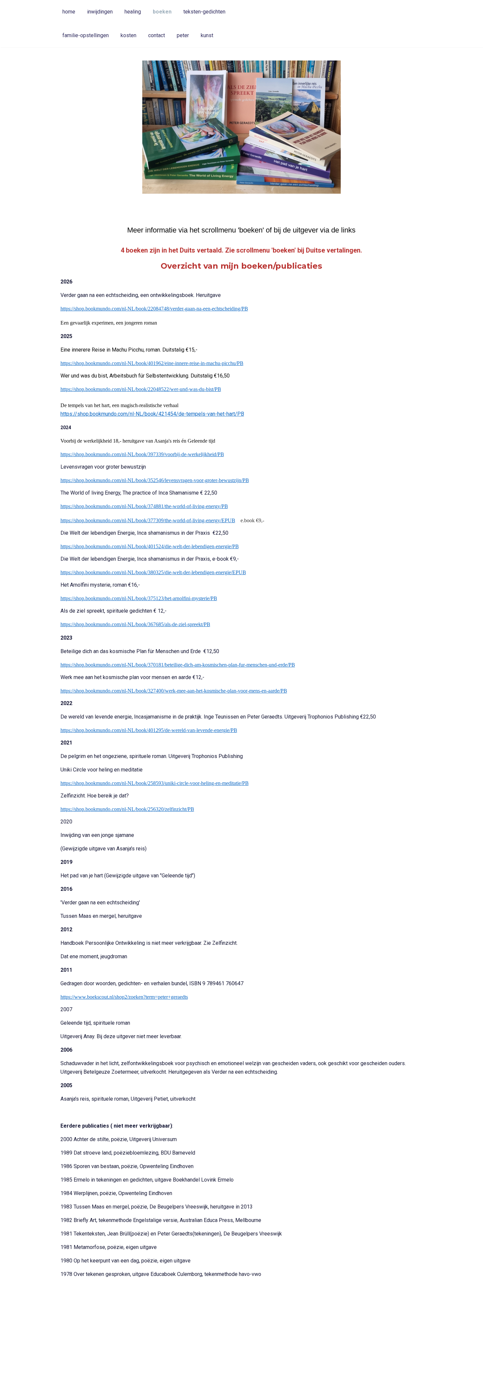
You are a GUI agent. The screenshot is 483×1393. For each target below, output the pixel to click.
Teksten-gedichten (204, 12)
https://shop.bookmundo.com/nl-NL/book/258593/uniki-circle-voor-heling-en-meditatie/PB (154, 783)
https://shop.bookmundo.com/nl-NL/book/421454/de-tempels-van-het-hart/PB (152, 414)
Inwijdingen (100, 12)
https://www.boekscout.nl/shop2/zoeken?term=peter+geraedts (124, 997)
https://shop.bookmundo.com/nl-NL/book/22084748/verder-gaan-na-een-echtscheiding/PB (154, 308)
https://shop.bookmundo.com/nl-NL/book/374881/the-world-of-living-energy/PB (144, 506)
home (68, 12)
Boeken (162, 12)
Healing (133, 12)
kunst (207, 35)
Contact (156, 35)
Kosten (128, 35)
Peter (183, 35)
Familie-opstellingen (85, 35)
